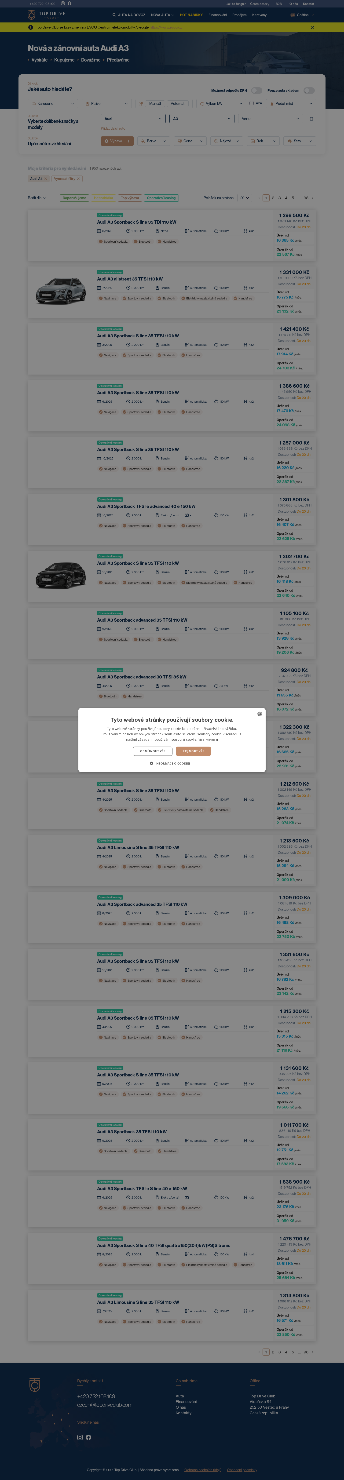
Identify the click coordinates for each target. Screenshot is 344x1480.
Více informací (208, 740)
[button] (171, 763)
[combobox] (259, 714)
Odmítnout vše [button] (152, 751)
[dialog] (172, 740)
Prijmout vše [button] (193, 751)
